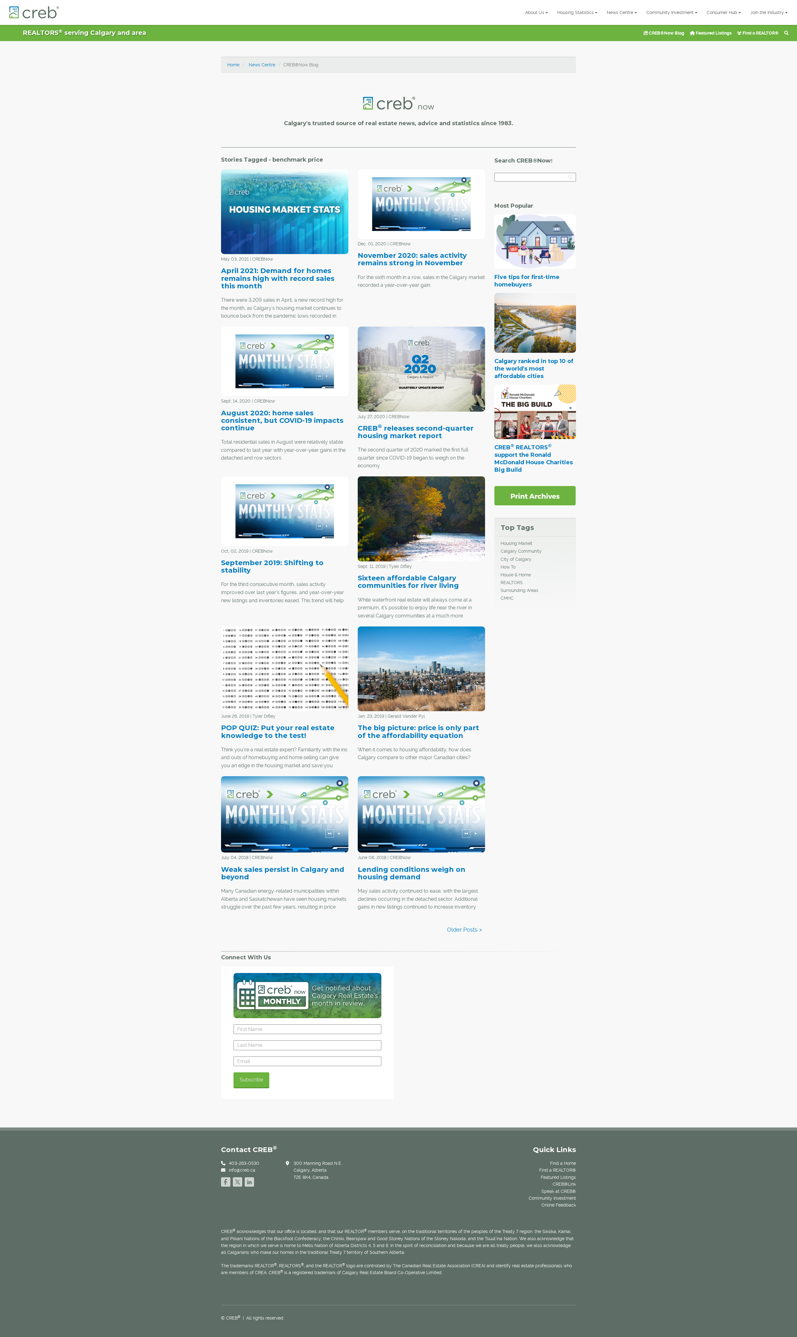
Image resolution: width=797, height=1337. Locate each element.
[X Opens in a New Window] (237, 1181)
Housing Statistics (575, 12)
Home (233, 64)
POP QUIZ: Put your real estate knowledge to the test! (277, 731)
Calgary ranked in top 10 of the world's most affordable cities (533, 369)
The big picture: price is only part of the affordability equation (418, 731)
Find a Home (563, 1163)
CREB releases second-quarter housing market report (416, 432)
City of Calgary (516, 559)
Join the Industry (767, 12)
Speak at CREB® (558, 1191)
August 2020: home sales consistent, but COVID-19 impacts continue (282, 420)
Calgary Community (521, 551)
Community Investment (670, 12)
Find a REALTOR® (760, 33)
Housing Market (516, 543)
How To (508, 567)
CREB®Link (564, 1184)
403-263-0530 (244, 1163)
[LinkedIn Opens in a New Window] (249, 1181)
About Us (534, 12)
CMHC (507, 598)
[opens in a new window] (535, 495)
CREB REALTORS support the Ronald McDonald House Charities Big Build (533, 458)
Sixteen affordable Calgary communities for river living (408, 582)
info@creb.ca (242, 1170)
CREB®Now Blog (666, 33)
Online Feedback (558, 1204)
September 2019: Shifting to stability (272, 566)
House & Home (516, 574)
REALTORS (512, 582)
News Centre (620, 12)
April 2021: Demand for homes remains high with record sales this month (277, 278)
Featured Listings (713, 33)
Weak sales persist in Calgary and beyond (282, 873)
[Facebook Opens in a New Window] (225, 1181)
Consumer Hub (722, 12)
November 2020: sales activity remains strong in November (412, 259)
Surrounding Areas (519, 590)
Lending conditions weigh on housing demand (411, 873)
